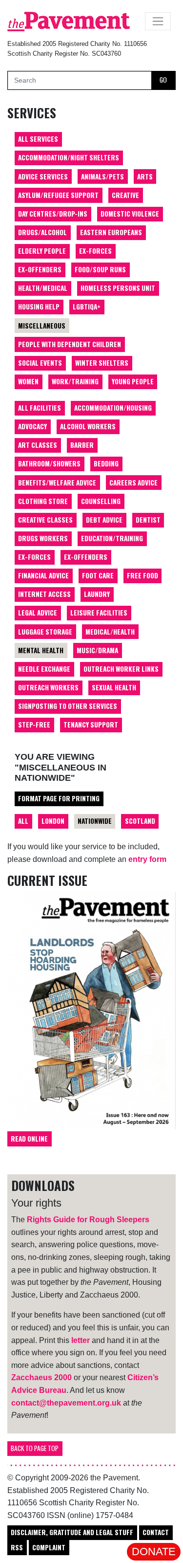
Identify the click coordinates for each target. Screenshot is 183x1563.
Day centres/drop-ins (52, 214)
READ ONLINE (29, 1139)
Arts (145, 176)
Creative (125, 195)
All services (38, 139)
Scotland (140, 821)
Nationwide (95, 821)
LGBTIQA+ (87, 306)
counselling (101, 501)
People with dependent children (69, 344)
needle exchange (44, 669)
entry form (147, 859)
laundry (97, 594)
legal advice (37, 612)
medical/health (110, 632)
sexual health (114, 687)
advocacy (32, 426)
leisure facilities (98, 612)
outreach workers (48, 687)
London (52, 821)
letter (80, 1340)
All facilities (39, 408)
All (23, 821)
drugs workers (43, 538)
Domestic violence (130, 214)
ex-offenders (85, 557)
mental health (40, 650)
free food (142, 575)
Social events (40, 363)
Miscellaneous (41, 325)
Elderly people (42, 251)
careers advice (133, 482)
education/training (112, 538)
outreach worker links (121, 669)
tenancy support (90, 724)
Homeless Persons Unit (118, 288)
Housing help (39, 306)
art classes (37, 445)
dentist (148, 520)
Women (28, 381)
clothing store (43, 501)
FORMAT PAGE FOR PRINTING (59, 798)
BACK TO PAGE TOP (35, 1448)
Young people (133, 381)
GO (163, 80)
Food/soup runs (100, 269)
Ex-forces (95, 251)
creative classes (45, 520)
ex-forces (34, 557)
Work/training (75, 381)
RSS (17, 1547)
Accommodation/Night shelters (68, 157)
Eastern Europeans (111, 232)
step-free (34, 724)
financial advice (43, 575)
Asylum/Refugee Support (58, 195)
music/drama (97, 650)
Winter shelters (101, 363)
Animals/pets (102, 176)
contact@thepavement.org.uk (66, 1403)
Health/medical (42, 288)
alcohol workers (88, 426)
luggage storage (45, 632)
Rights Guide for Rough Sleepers (88, 1219)
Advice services (43, 176)
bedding (106, 463)
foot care (98, 575)
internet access (44, 594)
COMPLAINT (48, 1547)
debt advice (104, 520)
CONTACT (155, 1532)
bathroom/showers (49, 463)
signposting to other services (67, 706)
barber (82, 445)
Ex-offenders (39, 269)
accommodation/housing (113, 408)
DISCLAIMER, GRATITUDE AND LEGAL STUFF (72, 1532)
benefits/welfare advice (57, 482)
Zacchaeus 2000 (41, 1377)
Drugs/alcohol (42, 232)
